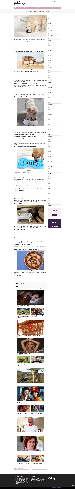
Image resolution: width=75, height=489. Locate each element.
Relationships (37, 7)
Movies (30, 7)
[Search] (59, 1)
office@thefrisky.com (34, 482)
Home (18, 7)
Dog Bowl (19, 468)
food (22, 468)
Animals (50, 18)
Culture (50, 60)
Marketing (50, 136)
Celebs (27, 7)
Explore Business (54, 226)
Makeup (50, 134)
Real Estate (50, 163)
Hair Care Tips (51, 99)
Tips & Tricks (50, 190)
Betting (50, 28)
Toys (49, 193)
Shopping (50, 173)
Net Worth (50, 151)
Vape (49, 198)
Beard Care (50, 25)
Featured (50, 75)
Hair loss (50, 102)
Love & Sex (50, 131)
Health (24, 7)
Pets (49, 158)
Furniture (50, 80)
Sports (50, 176)
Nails (49, 149)
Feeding (21, 468)
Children (50, 45)
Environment (50, 70)
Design (50, 62)
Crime (50, 57)
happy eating (33, 201)
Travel (56, 7)
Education (50, 67)
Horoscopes (50, 114)
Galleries (50, 82)
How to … (50, 117)
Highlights (50, 107)
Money (50, 141)
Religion (50, 168)
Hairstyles (50, 104)
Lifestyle (50, 129)
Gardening (50, 87)
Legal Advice (50, 126)
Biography (50, 30)
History (50, 109)
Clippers (50, 48)
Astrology (50, 23)
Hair (49, 97)
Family (50, 72)
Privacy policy (59, 487)
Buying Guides (51, 35)
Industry (50, 119)
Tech (49, 183)
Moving (50, 146)
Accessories (50, 16)
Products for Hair (51, 161)
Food (49, 77)
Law (49, 124)
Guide (50, 94)
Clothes (50, 50)
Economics (50, 65)
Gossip (50, 92)
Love (33, 7)
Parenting (50, 7)
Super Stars (50, 181)
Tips (49, 188)
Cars (49, 38)
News (21, 7)
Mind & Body (50, 139)
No (55, 487)
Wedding (50, 205)
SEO (49, 171)
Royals (53, 7)
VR (49, 203)
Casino (50, 40)
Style (41, 7)
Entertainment (45, 7)
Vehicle (50, 200)
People (50, 156)
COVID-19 (50, 55)
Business (50, 33)
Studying (50, 178)
